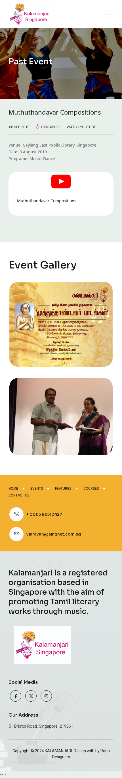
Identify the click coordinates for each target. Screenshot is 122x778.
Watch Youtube (81, 127)
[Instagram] (46, 696)
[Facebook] (15, 696)
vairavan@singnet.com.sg (53, 534)
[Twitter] (31, 696)
